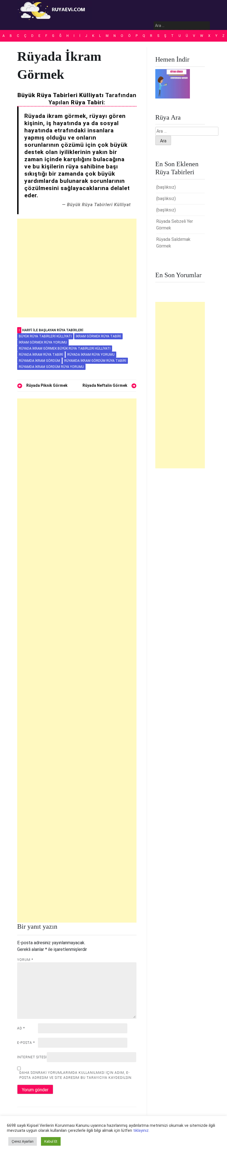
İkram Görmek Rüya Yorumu (43, 342)
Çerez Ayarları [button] (22, 1141)
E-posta (26, 1043)
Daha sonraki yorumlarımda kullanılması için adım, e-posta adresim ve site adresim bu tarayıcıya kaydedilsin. (76, 1075)
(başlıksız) (166, 187)
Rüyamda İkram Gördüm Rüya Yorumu (51, 367)
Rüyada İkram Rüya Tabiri (41, 355)
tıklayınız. (141, 1130)
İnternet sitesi (32, 1057)
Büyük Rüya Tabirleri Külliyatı (45, 336)
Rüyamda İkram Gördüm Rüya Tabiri (95, 361)
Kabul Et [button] (50, 1141)
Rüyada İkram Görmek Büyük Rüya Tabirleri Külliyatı (64, 348)
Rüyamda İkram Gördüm (39, 361)
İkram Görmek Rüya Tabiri (98, 336)
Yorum (25, 960)
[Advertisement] (76, 268)
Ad (21, 1028)
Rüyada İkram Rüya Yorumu (91, 355)
